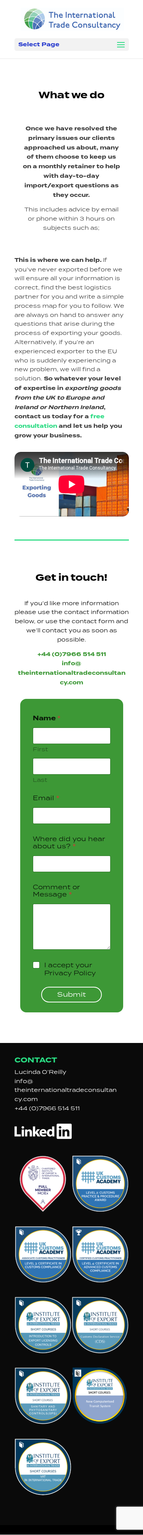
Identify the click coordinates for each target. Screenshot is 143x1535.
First (40, 749)
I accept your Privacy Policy (70, 969)
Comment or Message (56, 891)
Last (40, 779)
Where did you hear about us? (69, 842)
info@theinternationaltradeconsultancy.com (65, 1090)
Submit (71, 994)
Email (46, 798)
